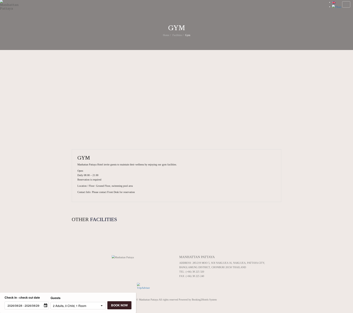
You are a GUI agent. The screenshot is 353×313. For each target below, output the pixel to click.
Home (166, 35)
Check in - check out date (22, 297)
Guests (55, 298)
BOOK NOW (119, 305)
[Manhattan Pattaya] (9, 7)
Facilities (177, 35)
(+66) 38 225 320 (195, 271)
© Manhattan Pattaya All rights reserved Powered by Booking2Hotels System (176, 299)
